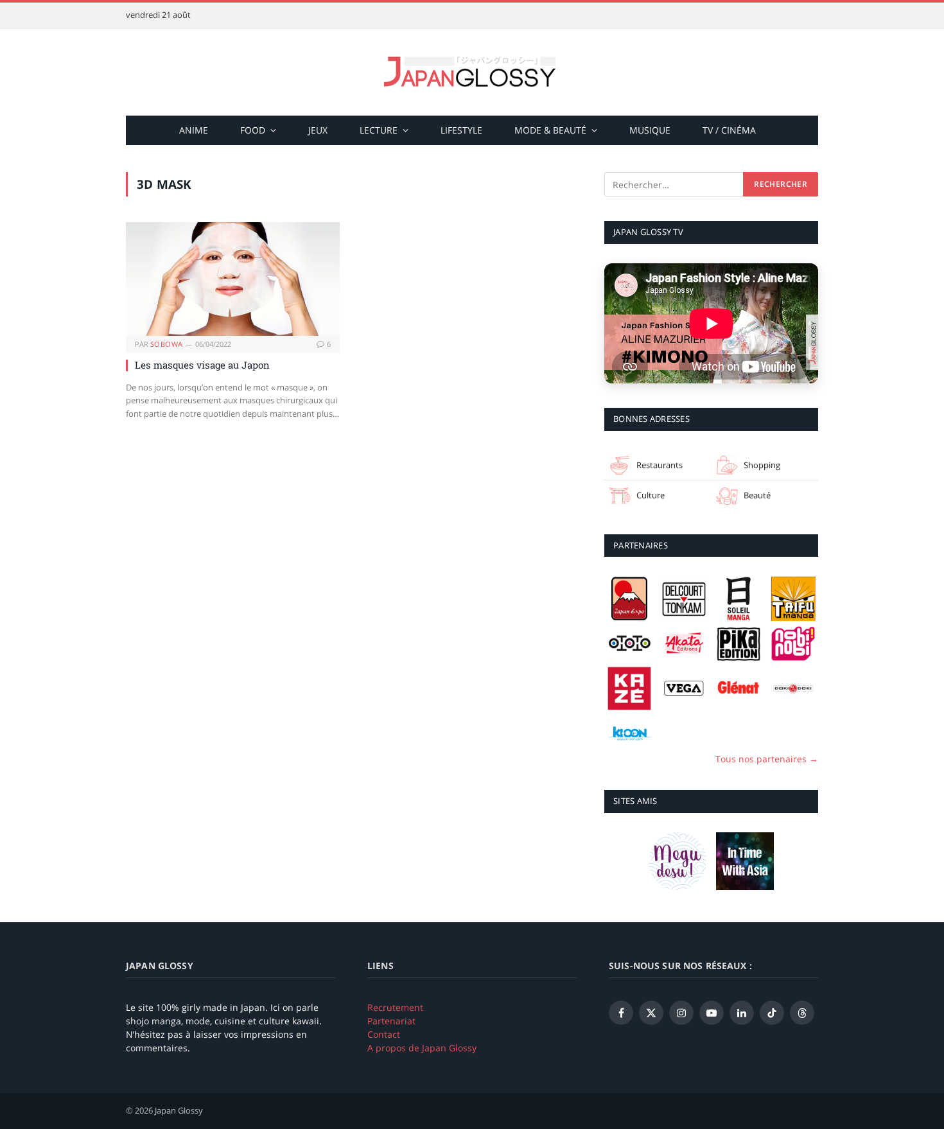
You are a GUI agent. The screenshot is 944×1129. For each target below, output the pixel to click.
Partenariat (391, 1021)
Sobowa (166, 344)
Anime (193, 130)
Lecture (379, 130)
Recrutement (395, 1007)
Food (252, 130)
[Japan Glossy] (472, 72)
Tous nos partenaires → (766, 759)
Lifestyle (461, 130)
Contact (383, 1034)
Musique (649, 130)
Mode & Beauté (550, 130)
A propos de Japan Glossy (421, 1048)
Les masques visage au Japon (202, 364)
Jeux (318, 130)
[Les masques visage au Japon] (233, 279)
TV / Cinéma (729, 130)
